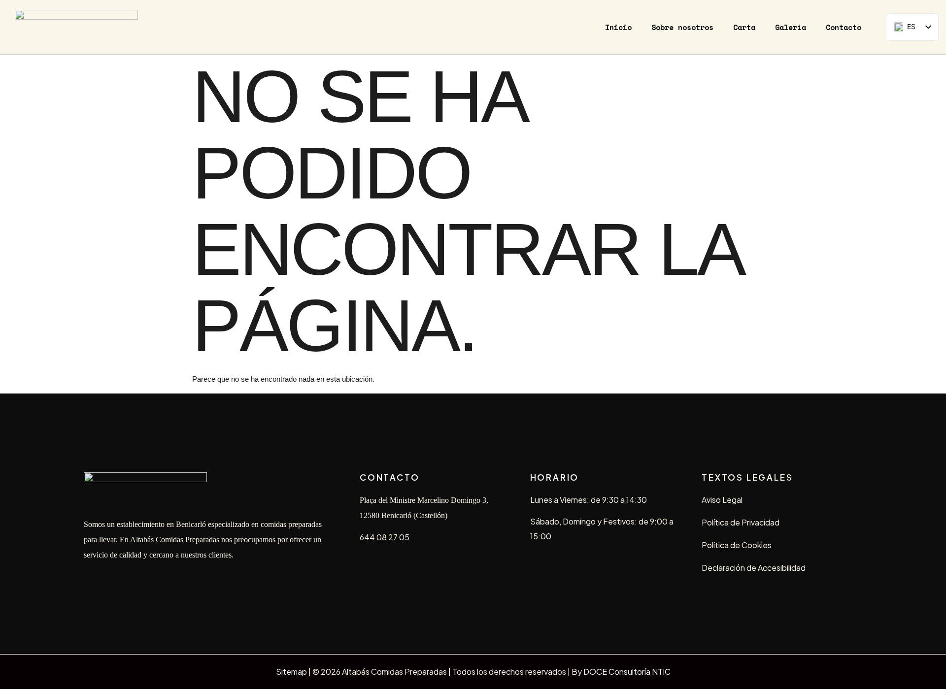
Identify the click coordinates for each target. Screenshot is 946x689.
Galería (790, 27)
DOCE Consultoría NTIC (627, 671)
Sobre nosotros (682, 27)
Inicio (618, 27)
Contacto (843, 27)
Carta (744, 27)
